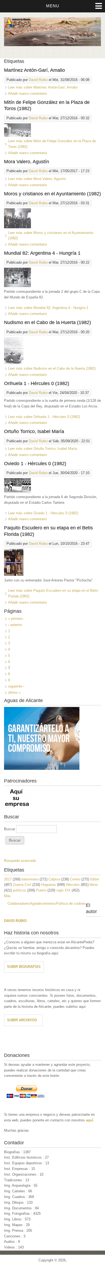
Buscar (10, 829)
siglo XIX (63, 890)
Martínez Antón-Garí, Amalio (34, 70)
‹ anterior (15, 625)
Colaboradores (19, 903)
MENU (52, 6)
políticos (19, 890)
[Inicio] (52, 45)
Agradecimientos (43, 903)
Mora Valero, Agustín (26, 161)
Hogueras (48, 885)
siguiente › (16, 686)
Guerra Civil (22, 885)
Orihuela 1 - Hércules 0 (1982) (36, 383)
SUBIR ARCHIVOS (22, 1020)
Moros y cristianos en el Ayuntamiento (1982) (52, 193)
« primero (15, 619)
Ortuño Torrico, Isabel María (34, 431)
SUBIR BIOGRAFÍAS (24, 967)
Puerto (41, 890)
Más (7, 896)
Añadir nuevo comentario (27, 93)
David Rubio (38, 80)
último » (14, 692)
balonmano (30, 879)
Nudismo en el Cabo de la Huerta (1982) (47, 322)
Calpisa (54, 879)
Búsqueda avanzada (20, 861)
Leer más (43, 87)
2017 (8, 879)
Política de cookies (71, 903)
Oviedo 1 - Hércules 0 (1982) (35, 463)
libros (94, 885)
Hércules (73, 885)
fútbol (94, 879)
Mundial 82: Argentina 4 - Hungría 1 (42, 253)
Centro (75, 879)
